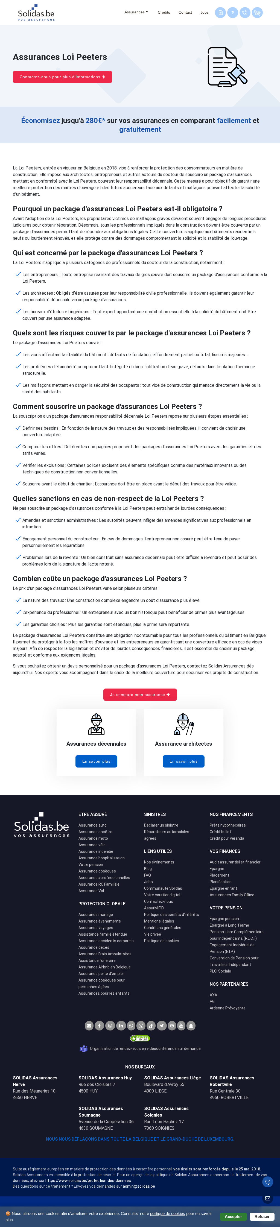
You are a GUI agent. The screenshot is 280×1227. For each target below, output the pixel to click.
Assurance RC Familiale (98, 884)
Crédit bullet (220, 832)
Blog (148, 868)
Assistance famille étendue (102, 934)
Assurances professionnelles (104, 877)
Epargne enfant (223, 888)
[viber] (140, 1025)
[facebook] (99, 1025)
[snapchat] (191, 1025)
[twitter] (162, 1025)
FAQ (147, 875)
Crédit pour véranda (227, 838)
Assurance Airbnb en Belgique (104, 967)
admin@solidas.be (139, 1186)
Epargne (217, 868)
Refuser (262, 1216)
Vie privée (152, 934)
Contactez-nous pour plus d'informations (61, 77)
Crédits (164, 12)
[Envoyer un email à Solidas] (267, 1198)
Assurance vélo (92, 845)
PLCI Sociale (220, 971)
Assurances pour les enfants (104, 993)
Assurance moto (93, 838)
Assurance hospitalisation (101, 858)
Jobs (204, 12)
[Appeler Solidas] (267, 1181)
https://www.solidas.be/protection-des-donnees (88, 1180)
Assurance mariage (95, 914)
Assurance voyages (95, 928)
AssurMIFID (154, 908)
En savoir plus (96, 761)
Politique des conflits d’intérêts (171, 914)
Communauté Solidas (163, 888)
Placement (219, 875)
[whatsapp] (131, 1025)
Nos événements (159, 862)
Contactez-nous (158, 901)
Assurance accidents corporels (106, 941)
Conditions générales (162, 928)
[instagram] (110, 1025)
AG (212, 1001)
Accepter (233, 1216)
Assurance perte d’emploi (101, 973)
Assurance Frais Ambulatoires (105, 954)
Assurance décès (93, 947)
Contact (185, 12)
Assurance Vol (91, 891)
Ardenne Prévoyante (228, 1008)
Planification (221, 882)
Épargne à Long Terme (229, 925)
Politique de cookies (161, 941)
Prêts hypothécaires (228, 825)
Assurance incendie (95, 851)
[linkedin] (121, 1025)
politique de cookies (167, 1213)
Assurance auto (92, 825)
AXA (213, 995)
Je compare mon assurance (138, 694)
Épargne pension (224, 918)
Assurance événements (99, 921)
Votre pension (90, 864)
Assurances (134, 12)
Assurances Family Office (232, 895)
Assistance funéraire (97, 960)
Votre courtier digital (162, 895)
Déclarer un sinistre (161, 825)
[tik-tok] (151, 1025)
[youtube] (181, 1025)
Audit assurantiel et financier (235, 862)
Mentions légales (159, 921)
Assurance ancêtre (95, 832)
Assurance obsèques (97, 871)
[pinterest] (172, 1025)
